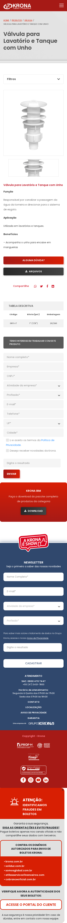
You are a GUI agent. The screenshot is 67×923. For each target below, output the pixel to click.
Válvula (28, 20)
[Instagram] (31, 780)
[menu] (61, 5)
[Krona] (17, 5)
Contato (34, 701)
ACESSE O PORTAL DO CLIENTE (31, 904)
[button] (35, 286)
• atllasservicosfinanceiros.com (24, 875)
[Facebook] (23, 780)
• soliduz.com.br (14, 866)
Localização (33, 707)
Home (6, 20)
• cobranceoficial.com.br (20, 879)
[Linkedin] (46, 780)
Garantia (33, 718)
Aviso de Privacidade (37, 638)
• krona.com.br (13, 861)
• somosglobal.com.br (18, 870)
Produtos (17, 20)
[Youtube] (38, 780)
